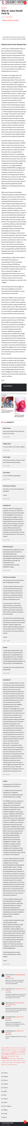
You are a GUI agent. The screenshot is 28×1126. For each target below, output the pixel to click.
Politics (3, 8)
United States (18, 1062)
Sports (5, 1117)
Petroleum (17, 1056)
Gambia (22, 1052)
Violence (23, 1062)
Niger (2, 1056)
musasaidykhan (7, 386)
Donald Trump (14, 1049)
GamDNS (8, 1125)
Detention (3, 1049)
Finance (5, 1080)
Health (5, 1091)
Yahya (16, 1064)
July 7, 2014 (6, 570)
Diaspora (9, 1049)
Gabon (18, 1052)
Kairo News (9, 1123)
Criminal (19, 1047)
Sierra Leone (23, 1060)
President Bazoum (12, 1058)
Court (16, 1047)
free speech (14, 1052)
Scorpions (14, 1060)
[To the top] (25, 1122)
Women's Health (10, 1064)
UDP (14, 1062)
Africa (7, 1047)
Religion (21, 1058)
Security (18, 1060)
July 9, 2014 (6, 964)
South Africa (3, 1062)
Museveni (20, 1054)
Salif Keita (3, 1060)
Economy (19, 1049)
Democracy (24, 1047)
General (5, 1087)
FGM (6, 1052)
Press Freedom (7, 1106)
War (6, 1064)
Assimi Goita (12, 1047)
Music (24, 1054)
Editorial (5, 1076)
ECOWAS (23, 1049)
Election (2, 1052)
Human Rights (5, 1054)
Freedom (5, 1084)
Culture (5, 1072)
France (9, 1052)
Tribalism (11, 1062)
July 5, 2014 (9, 17)
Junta (17, 1054)
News (4, 1095)
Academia (3, 1047)
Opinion (5, 1098)
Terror (8, 1062)
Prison (18, 1058)
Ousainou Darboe (11, 1056)
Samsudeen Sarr (9, 1060)
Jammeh (12, 1054)
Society (5, 1113)
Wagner (2, 1064)
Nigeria (6, 1056)
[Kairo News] (14, 2)
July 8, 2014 (6, 774)
